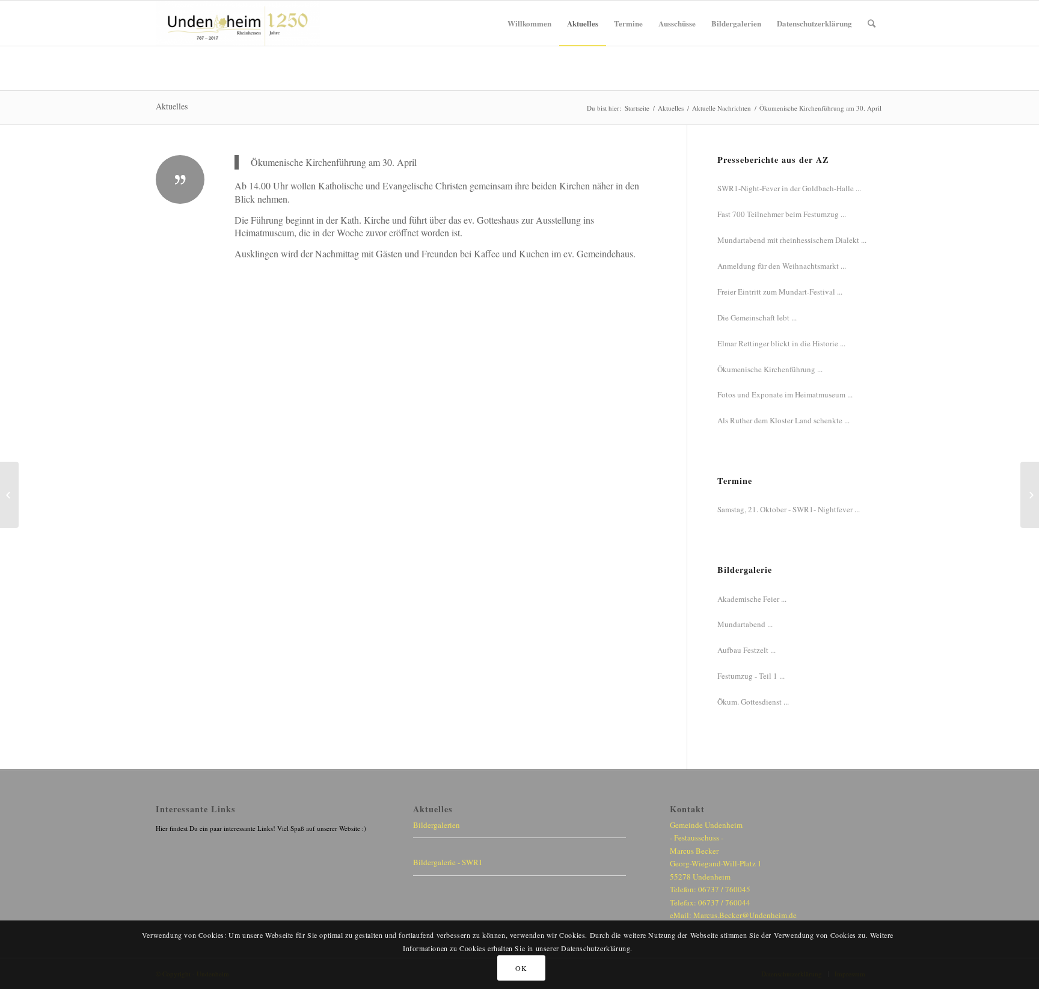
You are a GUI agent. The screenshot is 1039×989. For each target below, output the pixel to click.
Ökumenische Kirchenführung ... (770, 369)
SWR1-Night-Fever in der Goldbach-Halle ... (789, 188)
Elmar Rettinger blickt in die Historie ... (781, 343)
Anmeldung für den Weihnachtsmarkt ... (781, 265)
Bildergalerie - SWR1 (448, 862)
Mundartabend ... (745, 624)
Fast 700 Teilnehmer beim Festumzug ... (781, 214)
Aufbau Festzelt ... (746, 650)
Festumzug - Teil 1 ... (751, 675)
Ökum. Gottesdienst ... (753, 701)
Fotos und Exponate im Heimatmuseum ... (785, 394)
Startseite (637, 107)
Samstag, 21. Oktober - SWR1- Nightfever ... (788, 509)
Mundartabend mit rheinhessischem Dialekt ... (791, 239)
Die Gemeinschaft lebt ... (757, 317)
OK (521, 968)
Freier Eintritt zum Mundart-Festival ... (779, 291)
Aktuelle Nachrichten (721, 107)
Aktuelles (172, 106)
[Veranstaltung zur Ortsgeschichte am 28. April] (9, 495)
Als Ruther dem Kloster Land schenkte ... (783, 420)
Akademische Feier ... (751, 598)
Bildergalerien (436, 824)
